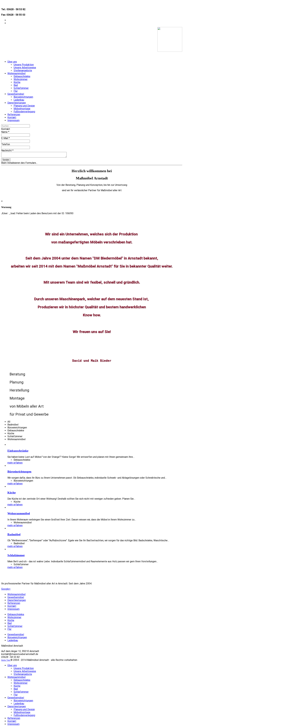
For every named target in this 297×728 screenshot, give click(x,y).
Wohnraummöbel (18, 513)
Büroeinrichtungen (19, 471)
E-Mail (5, 138)
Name (5, 131)
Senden (5, 160)
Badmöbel (13, 534)
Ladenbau (12, 640)
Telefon (5, 144)
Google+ (6, 588)
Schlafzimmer (16, 555)
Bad (9, 623)
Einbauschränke (17, 450)
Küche (11, 492)
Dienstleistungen (16, 600)
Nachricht (7, 150)
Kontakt (11, 606)
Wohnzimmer (14, 617)
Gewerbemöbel (15, 597)
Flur (9, 629)
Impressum (13, 609)
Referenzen (13, 603)
